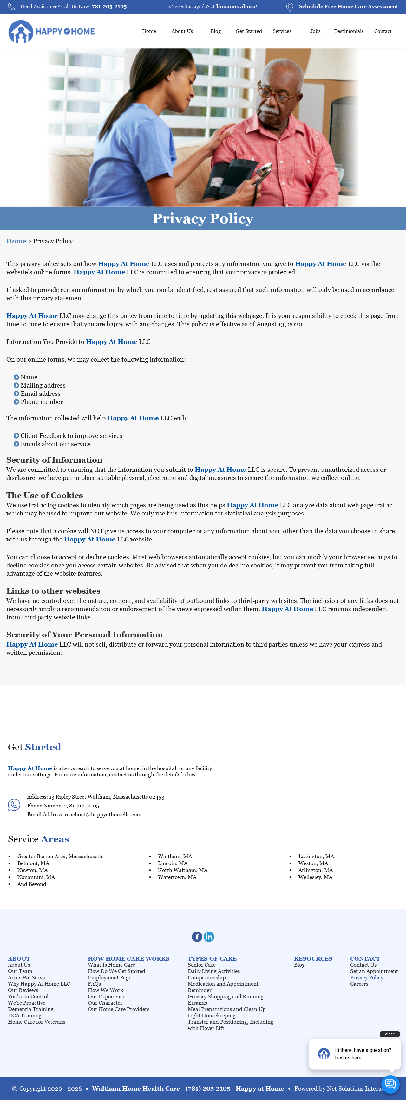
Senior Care (202, 965)
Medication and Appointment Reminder (223, 987)
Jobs (315, 31)
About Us (182, 31)
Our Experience (106, 996)
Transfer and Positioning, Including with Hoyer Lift (230, 1025)
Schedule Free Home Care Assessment (348, 6)
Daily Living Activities (214, 971)
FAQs (94, 984)
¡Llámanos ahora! (234, 6)
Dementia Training (31, 1009)
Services (282, 31)
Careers (359, 984)
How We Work (105, 990)
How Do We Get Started (116, 971)
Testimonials (349, 31)
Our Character (105, 1003)
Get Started (249, 31)
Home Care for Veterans (36, 1022)
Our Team (20, 971)
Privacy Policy (366, 977)
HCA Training (25, 1015)
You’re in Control (28, 996)
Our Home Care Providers (118, 1009)
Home (149, 31)
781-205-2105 (109, 6)
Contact (383, 31)
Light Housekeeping (212, 1015)
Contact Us (363, 965)
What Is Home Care (111, 965)
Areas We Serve (26, 977)
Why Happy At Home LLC (39, 984)
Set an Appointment (374, 971)
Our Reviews (23, 990)
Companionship (207, 977)
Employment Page (109, 977)
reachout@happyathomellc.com (103, 814)
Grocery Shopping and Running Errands (226, 999)
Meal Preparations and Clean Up (227, 1009)
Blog (216, 31)
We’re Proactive (26, 1003)
